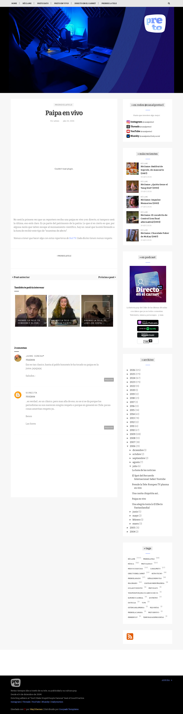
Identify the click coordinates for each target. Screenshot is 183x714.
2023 (132, 382)
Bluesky (46, 702)
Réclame (27, 3)
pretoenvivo (153, 612)
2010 (132, 430)
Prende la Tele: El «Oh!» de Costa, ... (95, 322)
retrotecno (157, 574)
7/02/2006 (30, 360)
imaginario (132, 583)
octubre (137, 454)
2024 (132, 378)
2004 (132, 531)
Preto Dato (42, 3)
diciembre (138, 450)
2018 (132, 398)
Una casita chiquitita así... (145, 493)
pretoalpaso (146, 564)
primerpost (133, 617)
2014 (132, 414)
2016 (132, 406)
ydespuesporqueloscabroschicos (143, 593)
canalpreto (155, 569)
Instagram (16, 702)
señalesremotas (154, 578)
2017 (132, 402)
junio (135, 511)
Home (14, 3)
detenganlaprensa (136, 608)
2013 (132, 418)
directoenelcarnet (136, 574)
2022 (132, 386)
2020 (132, 390)
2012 (132, 422)
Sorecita (31, 392)
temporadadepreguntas (153, 617)
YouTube (36, 702)
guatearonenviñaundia (154, 583)
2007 (132, 442)
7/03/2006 (30, 396)
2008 (132, 438)
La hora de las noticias (144, 470)
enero (136, 523)
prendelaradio (134, 578)
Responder (109, 380)
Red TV (72, 238)
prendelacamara (135, 612)
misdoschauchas (135, 569)
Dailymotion (57, 702)
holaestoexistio (135, 588)
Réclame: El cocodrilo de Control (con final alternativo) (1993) (154, 218)
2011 (132, 426)
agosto (136, 462)
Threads (26, 702)
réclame (131, 559)
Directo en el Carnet (85, 3)
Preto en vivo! (61, 3)
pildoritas (154, 608)
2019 (132, 394)
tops (144, 603)
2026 (132, 370)
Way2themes (36, 709)
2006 (132, 446)
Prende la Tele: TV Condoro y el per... (29, 322)
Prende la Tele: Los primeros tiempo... (63, 322)
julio (135, 466)
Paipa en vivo (139, 498)
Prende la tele (109, 3)
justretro (153, 598)
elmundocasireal (135, 598)
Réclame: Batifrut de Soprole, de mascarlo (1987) (152, 170)
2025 (132, 374)
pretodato (153, 588)
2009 (132, 434)
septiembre (139, 458)
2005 (132, 527)
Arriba (166, 680)
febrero (137, 519)
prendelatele (63, 105)
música (131, 564)
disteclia (132, 603)
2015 (132, 410)
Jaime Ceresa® (35, 356)
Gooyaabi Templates (69, 709)
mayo (135, 515)
